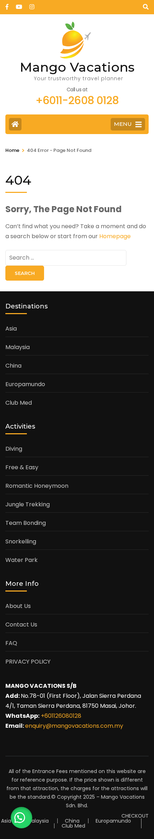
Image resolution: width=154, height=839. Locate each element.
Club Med (18, 403)
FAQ (11, 643)
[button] (21, 817)
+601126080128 (61, 716)
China (13, 366)
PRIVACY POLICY (27, 662)
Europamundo (25, 384)
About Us (18, 606)
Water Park (21, 560)
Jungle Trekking (27, 504)
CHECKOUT (135, 815)
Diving (13, 449)
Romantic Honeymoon (36, 486)
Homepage (115, 236)
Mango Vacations (77, 67)
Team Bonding (25, 523)
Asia (11, 328)
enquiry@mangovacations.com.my (74, 726)
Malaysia (17, 347)
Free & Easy (21, 467)
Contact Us (21, 624)
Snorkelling (20, 541)
